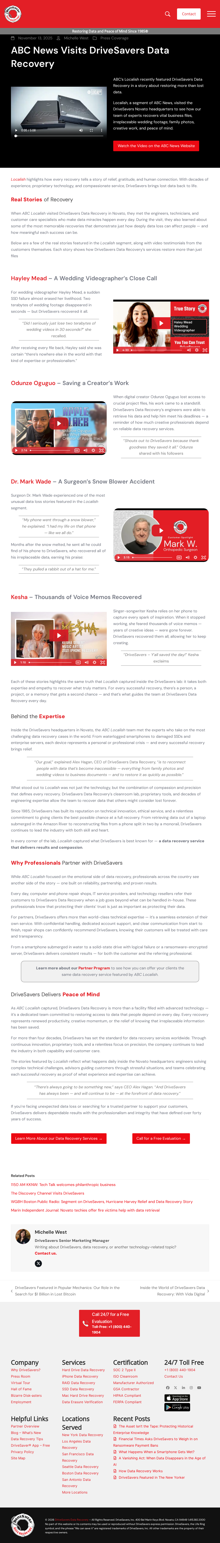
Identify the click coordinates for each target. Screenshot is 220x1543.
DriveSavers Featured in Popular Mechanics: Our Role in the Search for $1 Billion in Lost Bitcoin (65, 1291)
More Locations (74, 1492)
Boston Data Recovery (80, 1473)
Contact (189, 13)
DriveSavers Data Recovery (72, 1519)
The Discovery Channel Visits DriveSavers (47, 1193)
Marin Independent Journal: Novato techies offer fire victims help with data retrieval (85, 1210)
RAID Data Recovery (78, 1383)
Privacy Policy (22, 1452)
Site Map (18, 1458)
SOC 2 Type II (124, 1370)
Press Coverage (114, 38)
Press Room (20, 1376)
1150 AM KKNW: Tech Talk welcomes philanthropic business (63, 1184)
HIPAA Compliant (127, 1395)
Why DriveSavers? (25, 1370)
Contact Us (173, 1376)
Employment (21, 1402)
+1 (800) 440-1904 (179, 1370)
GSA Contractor (126, 1389)
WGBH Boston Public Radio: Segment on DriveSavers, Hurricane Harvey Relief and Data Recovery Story (102, 1201)
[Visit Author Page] (23, 1236)
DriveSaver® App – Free (30, 1445)
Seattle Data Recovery (80, 1466)
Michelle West (51, 1232)
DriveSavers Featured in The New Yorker (152, 1477)
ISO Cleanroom (125, 1376)
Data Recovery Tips (27, 1439)
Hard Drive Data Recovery (83, 1370)
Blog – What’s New (26, 1433)
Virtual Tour (20, 1383)
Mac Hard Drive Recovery (83, 1395)
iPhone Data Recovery (80, 1376)
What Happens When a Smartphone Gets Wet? (156, 1452)
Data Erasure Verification (82, 1402)
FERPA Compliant (127, 1402)
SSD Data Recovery (78, 1389)
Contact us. (46, 1253)
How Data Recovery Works (141, 1471)
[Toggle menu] (211, 14)
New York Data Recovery (82, 1435)
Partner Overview (25, 1426)
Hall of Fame (21, 1389)
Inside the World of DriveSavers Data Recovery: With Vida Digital (167, 1291)
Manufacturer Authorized (133, 1383)
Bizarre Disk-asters (26, 1395)
